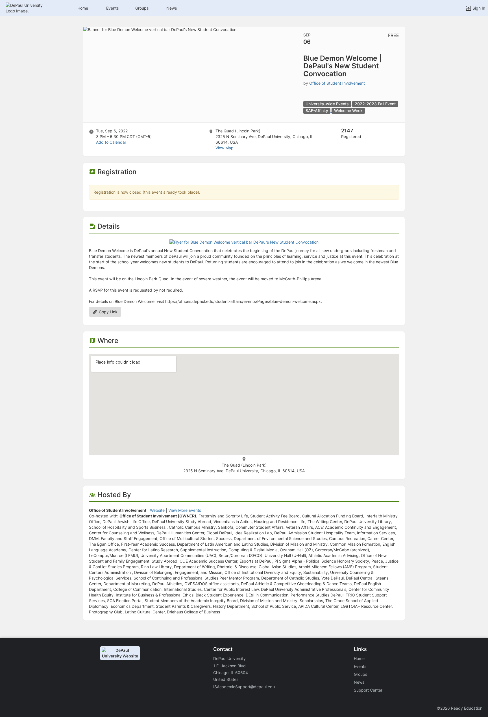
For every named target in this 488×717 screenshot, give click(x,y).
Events (112, 8)
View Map (224, 147)
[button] (29, 7)
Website (157, 510)
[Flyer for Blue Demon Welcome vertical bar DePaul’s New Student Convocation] (244, 241)
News (171, 8)
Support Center (368, 690)
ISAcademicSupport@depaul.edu (244, 686)
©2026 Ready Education (459, 708)
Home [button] (82, 8)
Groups (142, 8)
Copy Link (107, 311)
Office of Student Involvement (337, 83)
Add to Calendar (111, 142)
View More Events (184, 510)
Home (359, 658)
